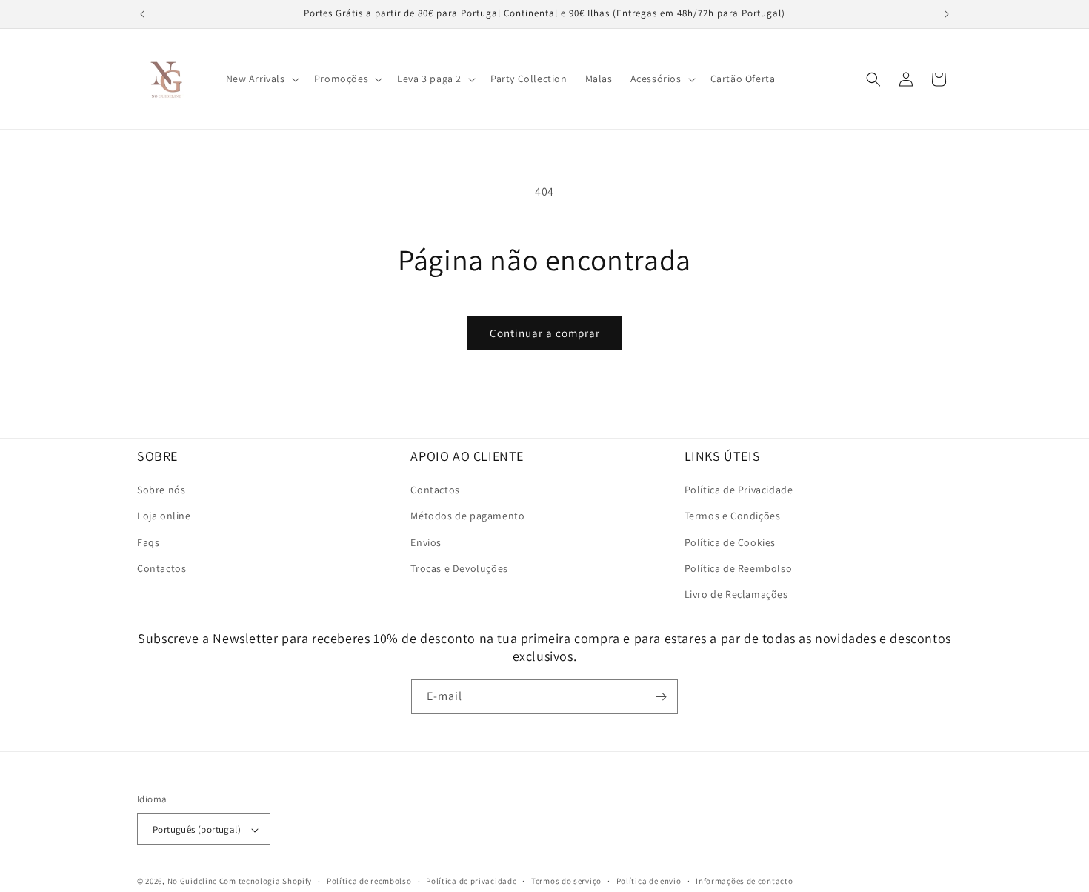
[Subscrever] (661, 696)
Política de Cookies (730, 542)
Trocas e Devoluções (458, 568)
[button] (261, 78)
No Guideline (192, 881)
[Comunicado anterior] (142, 14)
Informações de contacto (744, 881)
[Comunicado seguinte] (946, 14)
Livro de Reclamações (736, 594)
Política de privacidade (471, 881)
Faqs (148, 542)
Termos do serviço (566, 881)
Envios (426, 542)
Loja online (164, 516)
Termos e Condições (733, 516)
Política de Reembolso (739, 568)
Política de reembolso (369, 881)
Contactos (161, 568)
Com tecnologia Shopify (265, 881)
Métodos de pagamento (467, 516)
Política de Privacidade (739, 489)
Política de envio (649, 881)
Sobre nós (161, 489)
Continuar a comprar (545, 333)
